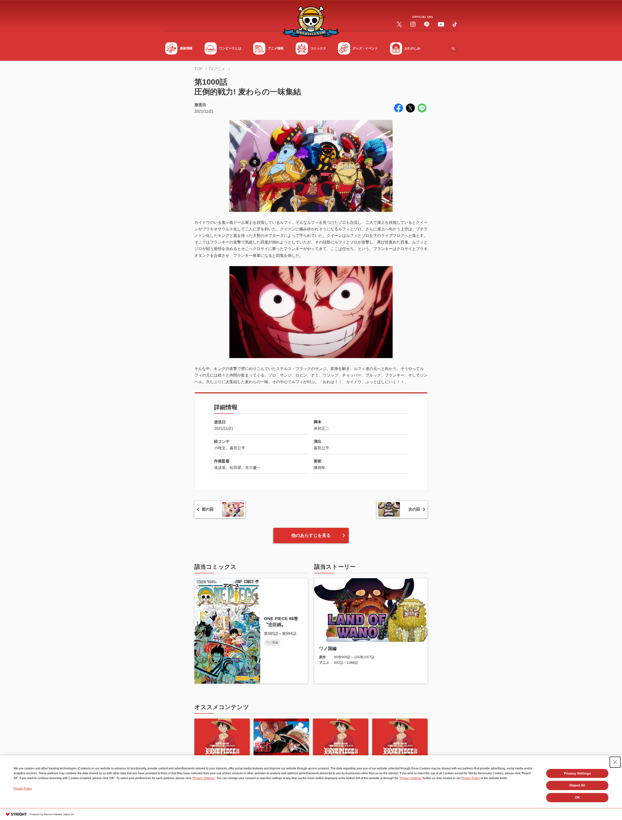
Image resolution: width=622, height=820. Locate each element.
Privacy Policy (470, 778)
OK (577, 797)
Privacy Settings (577, 773)
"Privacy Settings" (203, 778)
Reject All (577, 785)
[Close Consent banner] (615, 762)
